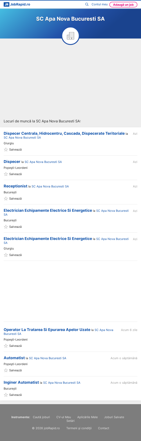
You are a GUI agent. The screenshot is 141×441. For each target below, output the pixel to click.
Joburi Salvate (114, 417)
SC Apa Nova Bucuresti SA (22, 137)
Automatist (14, 357)
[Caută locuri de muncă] (87, 4)
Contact (103, 428)
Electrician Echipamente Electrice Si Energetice (48, 210)
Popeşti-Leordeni (16, 168)
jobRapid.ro (52, 428)
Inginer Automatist (21, 382)
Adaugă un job (123, 4)
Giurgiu (9, 143)
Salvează (15, 149)
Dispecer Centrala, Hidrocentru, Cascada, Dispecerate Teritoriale (64, 133)
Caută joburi (41, 417)
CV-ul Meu (63, 417)
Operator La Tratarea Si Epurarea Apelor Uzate (47, 329)
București (10, 192)
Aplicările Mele (87, 417)
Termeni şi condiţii (79, 428)
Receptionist (15, 186)
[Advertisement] (70, 83)
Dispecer (12, 161)
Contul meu (100, 4)
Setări (70, 421)
